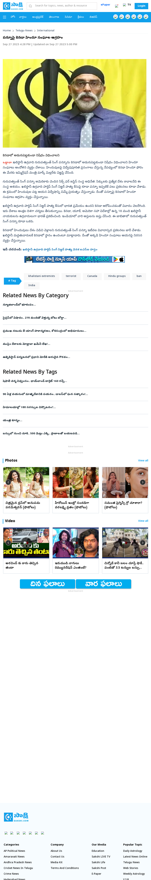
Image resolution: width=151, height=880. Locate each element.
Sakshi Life (98, 863)
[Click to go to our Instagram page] (133, 16)
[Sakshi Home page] (13, 6)
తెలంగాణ (54, 17)
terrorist (71, 276)
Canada (92, 276)
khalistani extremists (41, 276)
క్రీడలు (81, 17)
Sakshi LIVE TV (101, 857)
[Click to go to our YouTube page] (140, 16)
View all (143, 461)
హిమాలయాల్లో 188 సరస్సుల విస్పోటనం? (69, 407)
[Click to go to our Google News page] (146, 16)
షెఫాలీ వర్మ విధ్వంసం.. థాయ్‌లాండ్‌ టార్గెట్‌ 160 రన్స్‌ (69, 381)
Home (7, 31)
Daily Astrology (132, 851)
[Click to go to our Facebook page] (115, 16)
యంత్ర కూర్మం (74, 420)
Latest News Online (135, 857)
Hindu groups (117, 276)
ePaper (105, 5)
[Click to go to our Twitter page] (127, 16)
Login (141, 6)
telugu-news (24, 31)
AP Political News (14, 851)
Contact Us (57, 857)
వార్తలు (23, 17)
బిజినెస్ (93, 17)
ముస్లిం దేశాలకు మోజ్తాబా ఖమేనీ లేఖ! (73, 344)
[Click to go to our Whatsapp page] (121, 16)
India (31, 285)
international (45, 31)
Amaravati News (14, 857)
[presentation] (8, 482)
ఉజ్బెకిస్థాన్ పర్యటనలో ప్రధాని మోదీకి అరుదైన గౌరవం (69, 357)
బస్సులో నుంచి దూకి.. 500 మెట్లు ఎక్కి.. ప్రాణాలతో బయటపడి (75, 434)
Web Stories (130, 868)
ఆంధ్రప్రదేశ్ (37, 17)
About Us (56, 851)
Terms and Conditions (65, 868)
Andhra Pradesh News (18, 863)
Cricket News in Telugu (18, 868)
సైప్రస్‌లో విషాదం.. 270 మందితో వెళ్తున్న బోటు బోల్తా (73, 318)
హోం (13, 17)
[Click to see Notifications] (116, 6)
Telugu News (131, 863)
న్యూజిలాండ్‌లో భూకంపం (73, 305)
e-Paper (96, 874)
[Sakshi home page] (16, 817)
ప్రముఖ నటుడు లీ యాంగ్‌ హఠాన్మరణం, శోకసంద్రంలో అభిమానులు (74, 331)
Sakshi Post (99, 868)
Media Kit (56, 863)
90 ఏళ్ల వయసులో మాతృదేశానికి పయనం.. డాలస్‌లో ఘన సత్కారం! (74, 394)
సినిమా (68, 17)
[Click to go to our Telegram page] (36, 833)
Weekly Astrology (134, 874)
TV (129, 5)
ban (139, 276)
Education (98, 851)
